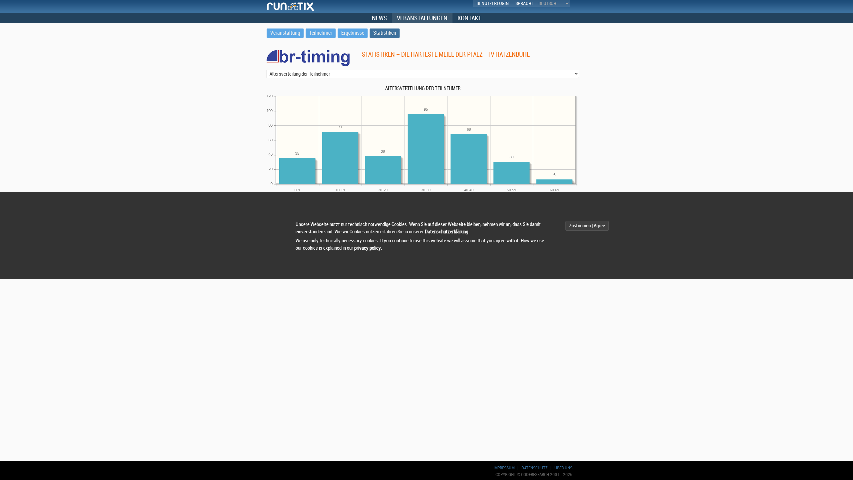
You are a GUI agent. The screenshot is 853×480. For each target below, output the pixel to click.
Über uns (563, 467)
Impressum (503, 467)
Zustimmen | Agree (587, 226)
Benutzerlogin (492, 3)
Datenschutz (534, 467)
